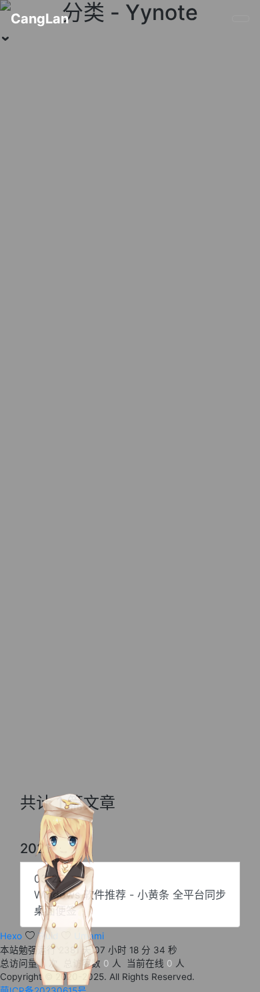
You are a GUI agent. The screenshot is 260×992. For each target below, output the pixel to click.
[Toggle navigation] (240, 18)
